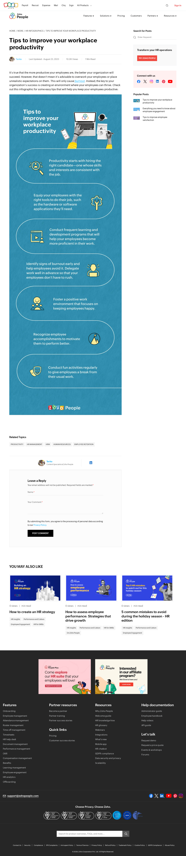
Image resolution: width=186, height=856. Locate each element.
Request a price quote (152, 745)
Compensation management (17, 758)
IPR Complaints (52, 845)
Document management (15, 744)
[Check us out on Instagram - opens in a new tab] (181, 796)
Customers (136, 16)
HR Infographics (34, 31)
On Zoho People (73, 633)
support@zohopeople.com (23, 795)
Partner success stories (60, 720)
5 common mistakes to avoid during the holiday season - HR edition (145, 616)
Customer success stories (62, 740)
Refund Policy (110, 845)
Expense (46, 5)
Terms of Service (82, 845)
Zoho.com (11, 5)
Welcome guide (103, 716)
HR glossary (101, 725)
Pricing (121, 16)
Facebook (139, 81)
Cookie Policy (140, 845)
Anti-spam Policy (67, 845)
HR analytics (9, 777)
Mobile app (101, 744)
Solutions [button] (104, 16)
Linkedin (157, 81)
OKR (5, 753)
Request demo (148, 740)
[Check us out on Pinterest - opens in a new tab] (175, 796)
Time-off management (14, 730)
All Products (83, 5)
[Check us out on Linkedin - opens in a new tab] (162, 796)
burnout (79, 81)
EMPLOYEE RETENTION (83, 444)
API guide (146, 725)
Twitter (145, 81)
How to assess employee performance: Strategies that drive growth (88, 616)
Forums (145, 754)
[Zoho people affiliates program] (121, 676)
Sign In (177, 5)
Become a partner (58, 711)
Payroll (25, 5)
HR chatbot (101, 749)
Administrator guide (151, 711)
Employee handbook (151, 716)
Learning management (14, 767)
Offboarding (9, 782)
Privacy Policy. (40, 525)
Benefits (7, 763)
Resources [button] (169, 16)
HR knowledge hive (105, 720)
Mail (56, 5)
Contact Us (17, 845)
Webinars (100, 730)
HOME (12, 31)
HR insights (15, 619)
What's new (101, 739)
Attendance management (16, 720)
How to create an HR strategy (32, 612)
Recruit (35, 5)
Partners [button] (151, 16)
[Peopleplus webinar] (65, 676)
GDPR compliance (104, 753)
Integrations (101, 734)
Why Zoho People (104, 711)
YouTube (170, 81)
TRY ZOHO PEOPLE (147, 58)
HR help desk (9, 739)
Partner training (57, 716)
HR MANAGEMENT (34, 444)
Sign (71, 5)
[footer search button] (125, 834)
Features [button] (87, 16)
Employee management (15, 716)
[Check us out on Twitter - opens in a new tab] (156, 796)
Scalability (100, 763)
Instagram (151, 81)
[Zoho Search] (167, 5)
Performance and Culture (34, 619)
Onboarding (9, 711)
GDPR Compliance (155, 845)
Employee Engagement (20, 624)
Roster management (13, 725)
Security (27, 845)
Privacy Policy (97, 845)
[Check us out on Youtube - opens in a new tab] (169, 796)
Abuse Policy (170, 845)
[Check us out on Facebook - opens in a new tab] (151, 796)
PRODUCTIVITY (17, 444)
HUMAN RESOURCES (62, 444)
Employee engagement (14, 772)
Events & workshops (151, 750)
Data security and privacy (108, 758)
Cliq (64, 5)
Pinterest (163, 81)
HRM (48, 444)
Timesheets (8, 734)
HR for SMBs (39, 624)
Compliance (38, 845)
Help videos (147, 720)
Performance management (16, 749)
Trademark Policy (125, 845)
